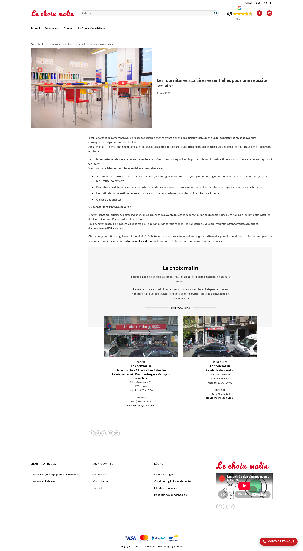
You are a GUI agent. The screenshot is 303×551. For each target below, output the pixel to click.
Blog (258, 2)
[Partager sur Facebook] (92, 433)
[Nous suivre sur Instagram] (267, 3)
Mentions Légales (164, 474)
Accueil (248, 2)
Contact (69, 28)
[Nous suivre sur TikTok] (271, 3)
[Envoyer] (216, 13)
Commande (99, 474)
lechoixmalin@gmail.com (141, 405)
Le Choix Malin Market (92, 28)
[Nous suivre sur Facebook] (264, 3)
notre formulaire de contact (141, 240)
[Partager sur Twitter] (98, 433)
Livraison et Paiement (44, 481)
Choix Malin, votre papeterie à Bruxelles (55, 474)
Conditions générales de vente (172, 481)
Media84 (178, 546)
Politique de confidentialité (170, 494)
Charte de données (165, 488)
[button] (259, 13)
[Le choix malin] (52, 13)
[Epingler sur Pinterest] (110, 433)
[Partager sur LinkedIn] (117, 433)
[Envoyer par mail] (104, 433)
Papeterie (50, 28)
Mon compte (100, 481)
